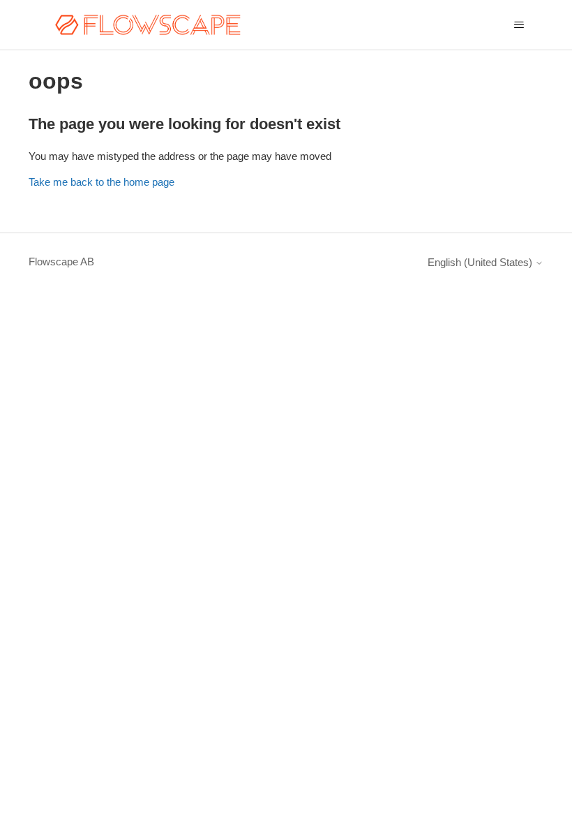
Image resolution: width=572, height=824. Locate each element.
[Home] (147, 25)
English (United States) (481, 262)
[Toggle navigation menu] (518, 25)
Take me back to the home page (101, 182)
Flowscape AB (61, 261)
